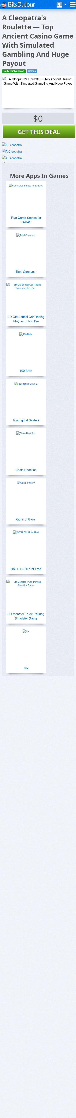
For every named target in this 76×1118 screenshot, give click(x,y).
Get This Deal (39, 132)
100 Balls (26, 370)
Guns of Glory (26, 519)
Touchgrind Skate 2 (26, 420)
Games (32, 71)
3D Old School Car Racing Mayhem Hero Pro (26, 318)
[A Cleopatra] (12, 144)
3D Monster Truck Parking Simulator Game (26, 615)
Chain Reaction (26, 469)
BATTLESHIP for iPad (26, 568)
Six (26, 667)
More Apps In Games (39, 175)
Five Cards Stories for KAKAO (26, 219)
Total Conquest (26, 271)
